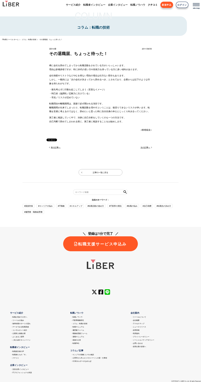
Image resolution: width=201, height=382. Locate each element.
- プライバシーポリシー (140, 336)
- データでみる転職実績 (20, 327)
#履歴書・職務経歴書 (33, 211)
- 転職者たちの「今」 (19, 354)
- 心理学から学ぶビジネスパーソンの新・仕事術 (89, 358)
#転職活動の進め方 (96, 205)
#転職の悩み (132, 205)
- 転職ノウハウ (77, 317)
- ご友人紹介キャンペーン (20, 340)
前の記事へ (55, 147)
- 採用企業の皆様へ (139, 346)
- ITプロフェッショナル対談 (21, 372)
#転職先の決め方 (164, 205)
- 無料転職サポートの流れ (20, 323)
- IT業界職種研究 (78, 320)
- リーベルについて (139, 317)
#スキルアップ (76, 205)
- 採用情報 (135, 330)
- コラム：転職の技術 (79, 323)
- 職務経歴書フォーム (79, 333)
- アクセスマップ (138, 323)
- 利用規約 (135, 333)
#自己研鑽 (147, 205)
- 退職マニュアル (78, 336)
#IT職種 (61, 205)
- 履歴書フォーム (78, 330)
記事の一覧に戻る (100, 172)
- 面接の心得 (76, 340)
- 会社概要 (135, 320)
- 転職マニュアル (78, 327)
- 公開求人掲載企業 (18, 333)
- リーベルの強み (17, 320)
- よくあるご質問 (17, 336)
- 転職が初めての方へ (19, 317)
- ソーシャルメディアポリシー (143, 340)
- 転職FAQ (75, 343)
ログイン (182, 4)
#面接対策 (28, 205)
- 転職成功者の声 (17, 351)
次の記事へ (145, 147)
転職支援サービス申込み (102, 244)
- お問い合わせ (137, 343)
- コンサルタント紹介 (19, 330)
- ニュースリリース (139, 327)
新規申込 (166, 4)
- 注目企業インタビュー (20, 369)
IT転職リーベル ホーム (10, 39)
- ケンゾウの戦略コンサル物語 (83, 354)
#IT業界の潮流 (115, 205)
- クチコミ (15, 358)
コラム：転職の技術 (29, 39)
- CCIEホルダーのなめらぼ (81, 361)
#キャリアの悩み (45, 205)
